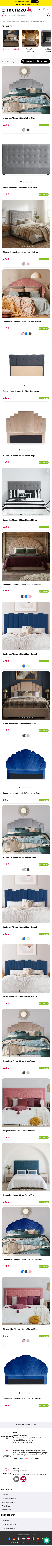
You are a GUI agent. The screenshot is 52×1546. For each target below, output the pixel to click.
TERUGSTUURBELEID (9, 1498)
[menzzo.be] (33, 1538)
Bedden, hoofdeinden (13, 21)
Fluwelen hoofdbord (11, 49)
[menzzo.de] (14, 1538)
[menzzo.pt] (43, 1538)
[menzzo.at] (28, 1538)
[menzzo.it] (19, 1538)
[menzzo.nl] (23, 1538)
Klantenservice (7, 1510)
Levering (5, 1495)
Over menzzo (6, 1520)
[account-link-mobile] (40, 9)
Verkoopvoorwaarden (9, 1528)
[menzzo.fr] (9, 1538)
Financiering (6, 1506)
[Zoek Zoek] (47, 15)
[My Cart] (43, 9)
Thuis (3, 21)
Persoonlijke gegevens (9, 1524)
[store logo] (22, 9)
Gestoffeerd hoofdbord (30, 50)
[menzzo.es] (38, 1538)
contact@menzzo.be (20, 1471)
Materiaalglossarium (8, 1502)
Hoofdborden (25, 21)
